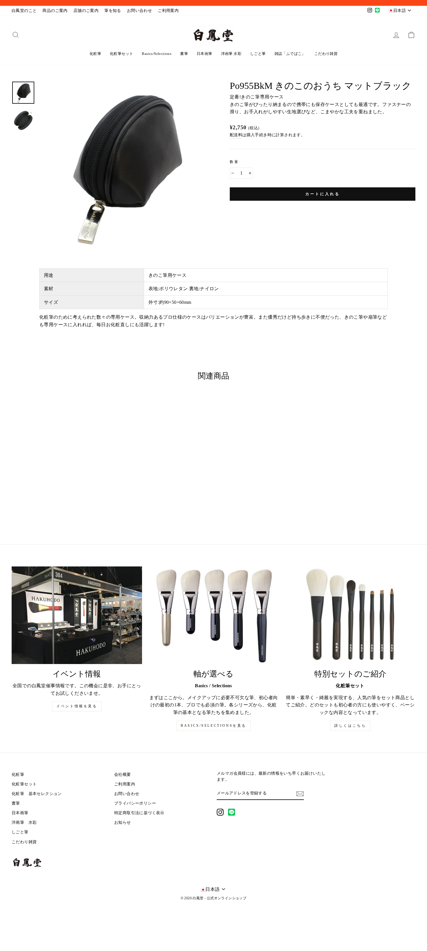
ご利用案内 (168, 10)
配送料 (236, 135)
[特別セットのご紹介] (350, 615)
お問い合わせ (139, 10)
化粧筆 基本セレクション (37, 794)
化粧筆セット (121, 53)
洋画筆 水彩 (231, 53)
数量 (234, 162)
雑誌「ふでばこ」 (290, 53)
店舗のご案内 (85, 10)
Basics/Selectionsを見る (213, 726)
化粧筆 (95, 53)
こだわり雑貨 (326, 53)
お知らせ (122, 822)
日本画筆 (204, 53)
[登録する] (300, 793)
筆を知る (112, 10)
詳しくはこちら (350, 726)
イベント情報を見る (76, 706)
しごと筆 (258, 53)
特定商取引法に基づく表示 (139, 813)
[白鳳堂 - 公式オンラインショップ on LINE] (231, 812)
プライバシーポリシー (135, 803)
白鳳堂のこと (24, 10)
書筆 (184, 53)
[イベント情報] (77, 615)
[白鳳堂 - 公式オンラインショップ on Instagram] (220, 812)
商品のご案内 (54, 10)
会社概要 (122, 774)
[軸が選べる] (213, 615)
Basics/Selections (156, 53)
